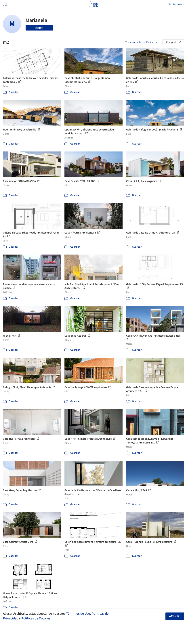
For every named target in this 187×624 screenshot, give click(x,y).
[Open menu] (4, 4)
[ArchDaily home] (93, 4)
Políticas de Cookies (35, 618)
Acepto (174, 616)
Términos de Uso (78, 613)
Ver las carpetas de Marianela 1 (142, 42)
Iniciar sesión (176, 4)
